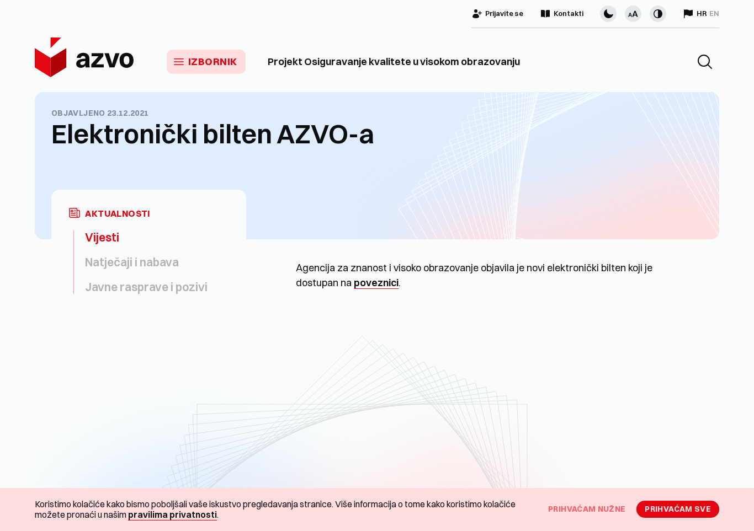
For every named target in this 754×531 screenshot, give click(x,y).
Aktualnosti (117, 213)
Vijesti (102, 237)
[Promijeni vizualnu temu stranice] (608, 14)
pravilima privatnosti (172, 514)
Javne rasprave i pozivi (146, 287)
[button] (705, 62)
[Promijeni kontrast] (658, 14)
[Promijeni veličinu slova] (633, 14)
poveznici (376, 282)
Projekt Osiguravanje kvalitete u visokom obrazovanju (394, 62)
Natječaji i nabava (132, 262)
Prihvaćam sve (678, 509)
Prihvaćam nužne (586, 509)
